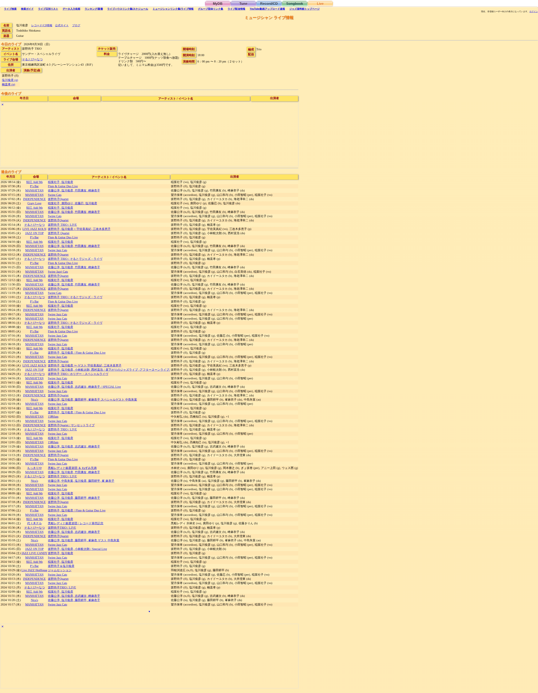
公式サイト (62, 25)
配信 (236, 8)
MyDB (218, 3)
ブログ (76, 25)
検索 (10, 8)
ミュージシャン (173, 8)
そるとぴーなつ (32, 59)
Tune (243, 3)
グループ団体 (210, 8)
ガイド (27, 8)
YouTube (267, 8)
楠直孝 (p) (8, 84)
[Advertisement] (126, 136)
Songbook (294, 3)
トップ (304, 8)
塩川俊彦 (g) (10, 80)
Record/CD (269, 3)
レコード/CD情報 (41, 25)
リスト (48, 8)
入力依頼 (71, 8)
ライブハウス (127, 8)
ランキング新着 (94, 8)
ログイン (533, 12)
